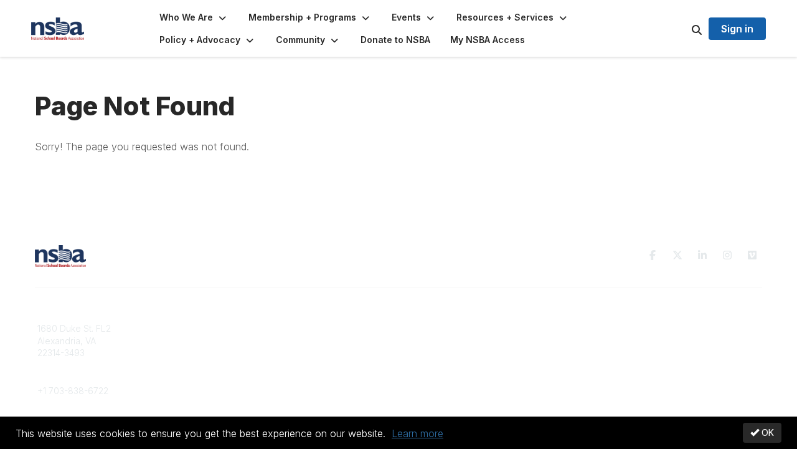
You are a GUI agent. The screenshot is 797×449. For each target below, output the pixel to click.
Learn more (417, 433)
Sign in (737, 28)
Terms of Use (617, 341)
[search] (681, 28)
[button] (193, 17)
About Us (609, 328)
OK (766, 432)
